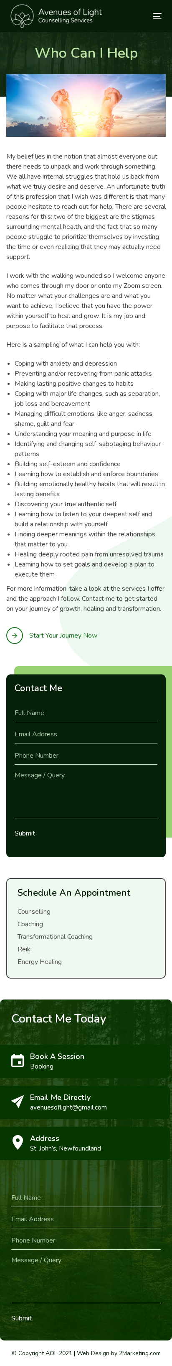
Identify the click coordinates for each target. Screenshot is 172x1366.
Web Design (93, 1353)
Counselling (34, 911)
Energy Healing (40, 961)
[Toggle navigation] (136, 16)
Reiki (25, 949)
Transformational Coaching (55, 936)
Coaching (30, 924)
